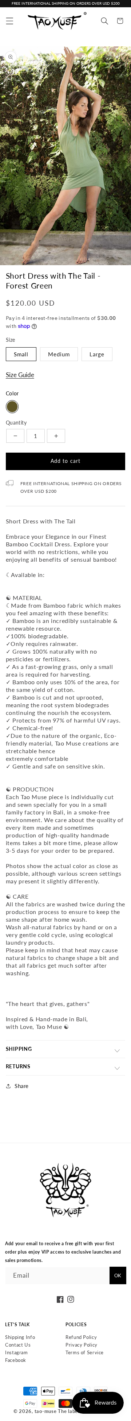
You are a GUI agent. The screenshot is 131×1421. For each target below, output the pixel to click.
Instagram (16, 1352)
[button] (9, 20)
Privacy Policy (82, 1345)
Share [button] (22, 1086)
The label (68, 1411)
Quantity (16, 422)
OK (117, 1275)
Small (21, 354)
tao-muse (46, 1411)
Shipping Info (20, 1337)
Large (97, 354)
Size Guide (20, 375)
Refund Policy (81, 1337)
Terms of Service (85, 1352)
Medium (59, 354)
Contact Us (18, 1345)
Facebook (15, 1360)
